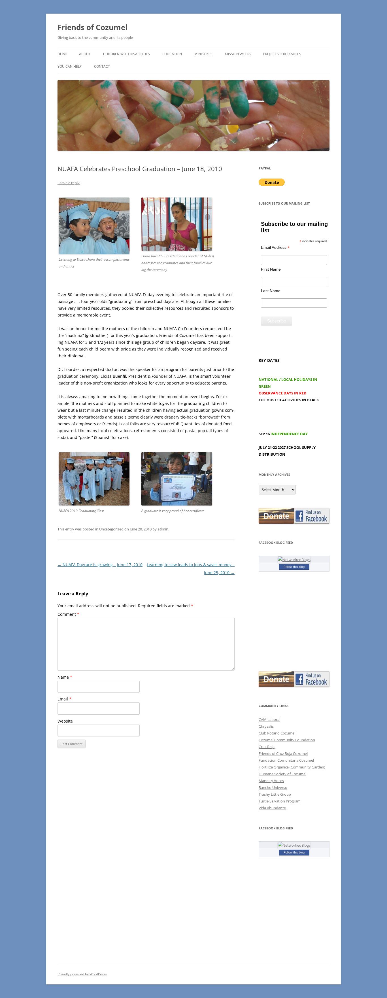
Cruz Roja (267, 746)
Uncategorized (111, 529)
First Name (271, 269)
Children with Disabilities (126, 54)
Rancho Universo (273, 787)
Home (63, 54)
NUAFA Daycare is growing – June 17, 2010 (100, 564)
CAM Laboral (269, 719)
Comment (68, 614)
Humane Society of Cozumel (282, 773)
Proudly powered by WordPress (82, 974)
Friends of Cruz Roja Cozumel (283, 753)
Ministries (203, 54)
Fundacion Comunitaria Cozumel (286, 760)
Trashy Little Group (275, 794)
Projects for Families (282, 54)
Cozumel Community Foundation (287, 739)
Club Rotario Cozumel (277, 733)
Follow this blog (294, 566)
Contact (102, 66)
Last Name (270, 290)
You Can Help (70, 66)
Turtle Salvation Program (280, 801)
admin (163, 529)
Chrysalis (266, 726)
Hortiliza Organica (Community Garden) (292, 767)
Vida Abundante (272, 807)
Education (172, 54)
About (85, 54)
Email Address (275, 247)
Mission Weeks (238, 54)
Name (65, 677)
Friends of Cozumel (93, 27)
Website (65, 721)
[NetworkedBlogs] (294, 559)
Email (64, 699)
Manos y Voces (271, 780)
